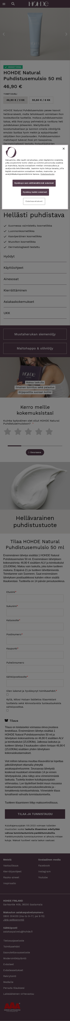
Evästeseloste (47, 174)
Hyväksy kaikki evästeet (35, 192)
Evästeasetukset (34, 201)
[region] (35, 177)
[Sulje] (63, 148)
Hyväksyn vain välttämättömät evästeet (34, 183)
